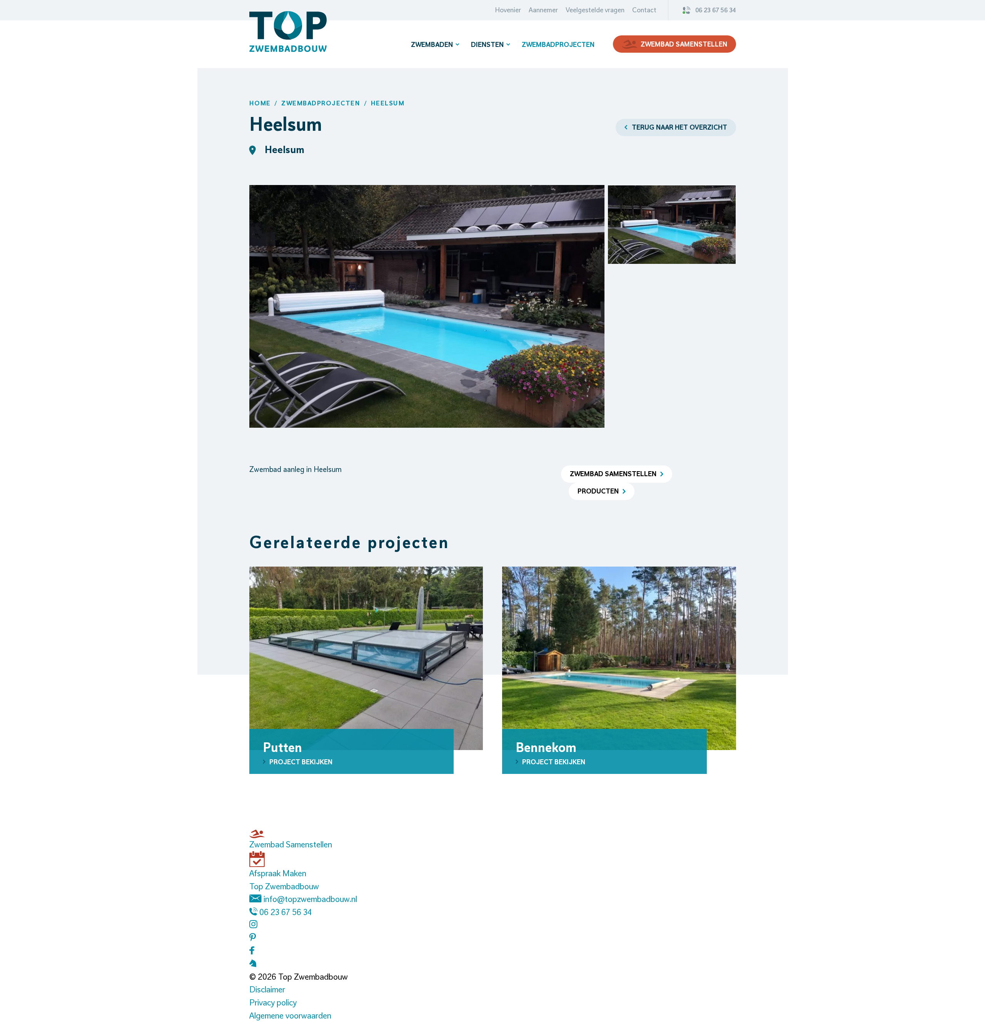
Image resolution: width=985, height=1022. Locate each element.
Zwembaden (432, 44)
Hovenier (508, 10)
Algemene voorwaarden (290, 1015)
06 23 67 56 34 (715, 10)
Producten (598, 491)
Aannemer (543, 10)
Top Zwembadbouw (284, 886)
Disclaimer (267, 989)
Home (260, 103)
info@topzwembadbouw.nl (309, 899)
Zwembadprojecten (558, 44)
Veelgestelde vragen (595, 10)
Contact (644, 10)
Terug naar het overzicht (679, 127)
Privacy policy (273, 1002)
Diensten (487, 44)
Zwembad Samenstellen (684, 44)
